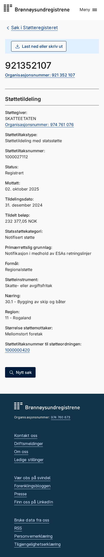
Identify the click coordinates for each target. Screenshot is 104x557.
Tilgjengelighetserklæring (37, 544)
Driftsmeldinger (28, 443)
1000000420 (17, 349)
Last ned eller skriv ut (42, 46)
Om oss (21, 451)
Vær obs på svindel (32, 477)
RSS (18, 528)
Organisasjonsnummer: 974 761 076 (39, 124)
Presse (20, 493)
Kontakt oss (25, 435)
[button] (88, 10)
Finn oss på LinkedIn (33, 501)
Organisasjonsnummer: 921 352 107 (40, 74)
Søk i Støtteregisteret (34, 27)
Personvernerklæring (33, 536)
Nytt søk (24, 372)
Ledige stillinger (28, 459)
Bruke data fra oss (31, 520)
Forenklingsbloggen (32, 485)
